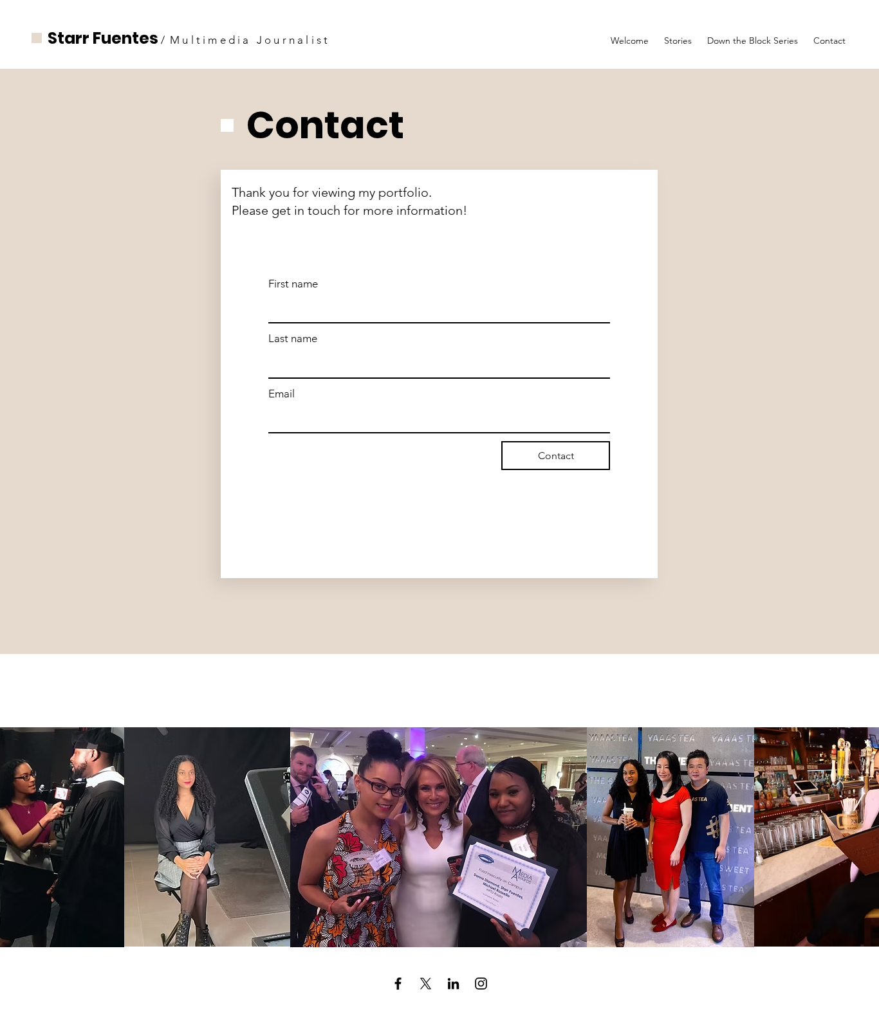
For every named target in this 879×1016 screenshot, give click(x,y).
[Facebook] (398, 983)
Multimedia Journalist (250, 39)
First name (293, 283)
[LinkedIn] (453, 983)
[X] (426, 983)
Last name (292, 338)
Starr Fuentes (103, 38)
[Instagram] (481, 983)
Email (281, 393)
